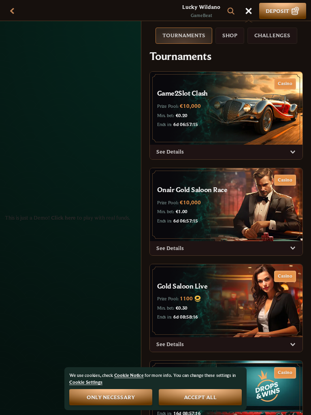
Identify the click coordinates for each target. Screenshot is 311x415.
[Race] (248, 11)
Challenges (272, 35)
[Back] (12, 11)
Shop (229, 35)
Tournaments (183, 35)
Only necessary (111, 397)
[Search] (231, 11)
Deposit (277, 11)
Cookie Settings (85, 382)
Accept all (200, 397)
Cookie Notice (129, 375)
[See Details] (293, 152)
